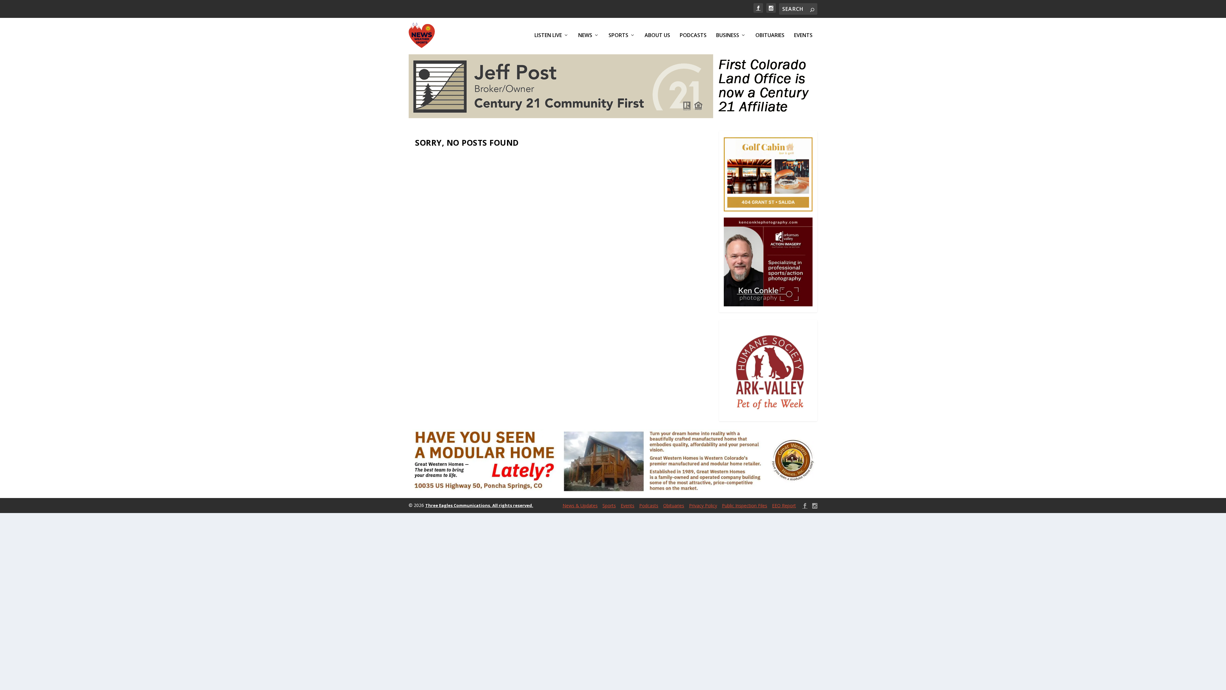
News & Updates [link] (580, 505)
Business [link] (727, 36)
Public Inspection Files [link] (744, 505)
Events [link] (803, 36)
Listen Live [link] (548, 36)
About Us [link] (657, 36)
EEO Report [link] (784, 505)
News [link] (585, 36)
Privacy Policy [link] (703, 505)
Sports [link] (618, 36)
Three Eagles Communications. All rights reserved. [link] (479, 505)
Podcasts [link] (693, 36)
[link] (758, 8)
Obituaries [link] (769, 36)
